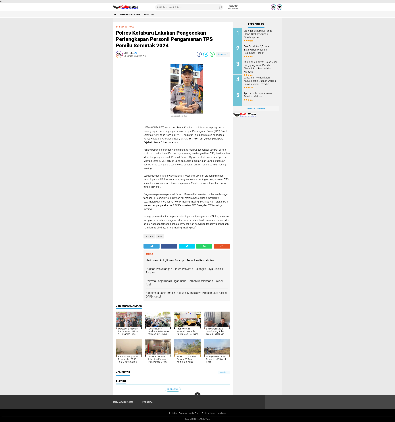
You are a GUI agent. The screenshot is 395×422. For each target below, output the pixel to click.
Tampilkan (223, 372)
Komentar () (223, 54)
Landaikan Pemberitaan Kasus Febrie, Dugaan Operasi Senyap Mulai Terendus (260, 81)
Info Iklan (221, 413)
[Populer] (279, 7)
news (131, 26)
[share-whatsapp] (212, 54)
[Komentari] (222, 246)
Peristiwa (149, 14)
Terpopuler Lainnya (256, 108)
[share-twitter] (205, 54)
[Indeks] (273, 7)
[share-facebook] (199, 54)
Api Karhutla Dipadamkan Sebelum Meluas (258, 95)
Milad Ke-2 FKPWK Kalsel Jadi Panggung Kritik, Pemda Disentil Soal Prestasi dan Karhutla (260, 67)
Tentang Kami (208, 413)
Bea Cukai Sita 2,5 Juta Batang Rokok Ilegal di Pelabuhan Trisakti (256, 49)
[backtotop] (197, 395)
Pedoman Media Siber (189, 413)
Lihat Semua (172, 389)
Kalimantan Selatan (130, 14)
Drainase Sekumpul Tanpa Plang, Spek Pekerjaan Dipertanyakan (258, 34)
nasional (123, 26)
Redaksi (173, 413)
